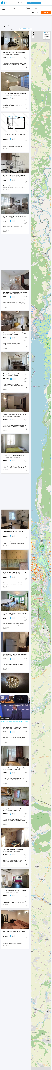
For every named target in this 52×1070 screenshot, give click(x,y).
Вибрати (46, 12)
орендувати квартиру (4, 8)
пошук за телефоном (20, 11)
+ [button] (33, 32)
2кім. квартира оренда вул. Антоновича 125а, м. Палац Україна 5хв (15, 572)
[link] (2, 705)
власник (11, 11)
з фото (4, 11)
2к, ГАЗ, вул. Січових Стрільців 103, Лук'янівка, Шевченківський (15, 455)
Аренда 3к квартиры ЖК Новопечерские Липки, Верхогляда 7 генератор (15, 374)
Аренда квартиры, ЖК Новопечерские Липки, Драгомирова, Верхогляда (15, 216)
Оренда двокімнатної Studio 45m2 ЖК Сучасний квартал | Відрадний (15, 93)
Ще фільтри (35, 12)
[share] (27, 705)
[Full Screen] (33, 37)
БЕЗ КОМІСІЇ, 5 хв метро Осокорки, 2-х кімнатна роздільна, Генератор (15, 931)
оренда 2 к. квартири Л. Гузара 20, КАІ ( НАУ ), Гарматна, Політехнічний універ (15, 768)
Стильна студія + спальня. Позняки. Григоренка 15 (15, 890)
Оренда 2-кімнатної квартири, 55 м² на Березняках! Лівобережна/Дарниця (15, 134)
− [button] (33, 34)
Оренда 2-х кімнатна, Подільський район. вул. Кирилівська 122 (15, 654)
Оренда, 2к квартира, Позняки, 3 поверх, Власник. (15, 613)
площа (35, 8)
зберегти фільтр (26, 28)
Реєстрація (46, 2)
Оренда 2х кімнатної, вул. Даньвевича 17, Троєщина (15, 808)
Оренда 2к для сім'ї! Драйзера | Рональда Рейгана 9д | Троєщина (15, 727)
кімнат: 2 (29, 8)
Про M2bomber (21, 2)
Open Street (47, 32)
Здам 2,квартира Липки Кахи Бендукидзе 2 (15, 333)
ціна (42, 8)
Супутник (47, 36)
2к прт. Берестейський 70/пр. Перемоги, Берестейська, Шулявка (15, 414)
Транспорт (47, 38)
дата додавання (12, 29)
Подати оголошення (34, 2)
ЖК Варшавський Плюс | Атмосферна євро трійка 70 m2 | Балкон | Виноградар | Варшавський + (15, 52)
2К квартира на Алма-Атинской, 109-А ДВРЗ (15, 849)
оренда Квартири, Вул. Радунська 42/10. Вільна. (15, 531)
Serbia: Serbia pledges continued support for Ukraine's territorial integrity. (15, 705)
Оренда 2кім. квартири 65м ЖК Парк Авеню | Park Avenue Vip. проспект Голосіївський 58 (15, 292)
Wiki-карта (47, 34)
